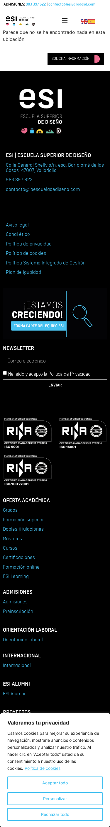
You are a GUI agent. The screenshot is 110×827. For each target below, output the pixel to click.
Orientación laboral (23, 640)
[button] (64, 21)
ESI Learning (16, 576)
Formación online (21, 567)
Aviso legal (17, 225)
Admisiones (15, 602)
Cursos (10, 548)
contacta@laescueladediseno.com (43, 189)
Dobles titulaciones (23, 529)
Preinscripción (18, 611)
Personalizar (55, 798)
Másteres (12, 539)
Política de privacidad (29, 244)
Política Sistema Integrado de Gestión (46, 263)
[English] (84, 21)
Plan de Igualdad (23, 272)
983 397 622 (36, 4)
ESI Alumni (14, 694)
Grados (10, 510)
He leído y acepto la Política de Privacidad (49, 373)
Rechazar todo (55, 814)
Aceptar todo (55, 782)
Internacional (17, 665)
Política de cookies (42, 768)
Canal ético (18, 234)
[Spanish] (92, 21)
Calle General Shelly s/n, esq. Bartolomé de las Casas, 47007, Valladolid (55, 168)
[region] (55, 770)
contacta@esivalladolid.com (71, 4)
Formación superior (23, 520)
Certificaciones (19, 557)
